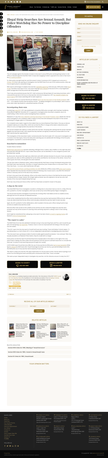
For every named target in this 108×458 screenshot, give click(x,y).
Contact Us (80, 138)
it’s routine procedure (15, 77)
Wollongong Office (79, 426)
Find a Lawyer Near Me (83, 140)
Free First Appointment (83, 132)
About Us (79, 122)
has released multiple (59, 95)
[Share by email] (1, 31)
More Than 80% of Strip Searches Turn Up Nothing (63, 325)
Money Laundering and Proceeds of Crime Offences (87, 83)
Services (79, 69)
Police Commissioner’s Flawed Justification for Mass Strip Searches (43, 335)
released (13, 247)
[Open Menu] (102, 7)
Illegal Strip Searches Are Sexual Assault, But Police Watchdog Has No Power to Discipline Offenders (39, 23)
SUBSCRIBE (39, 311)
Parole (79, 86)
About (31, 7)
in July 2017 (17, 110)
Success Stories (62, 7)
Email (10, 288)
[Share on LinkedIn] (1, 20)
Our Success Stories (83, 127)
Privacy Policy (7, 453)
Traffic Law (53, 7)
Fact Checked (39, 32)
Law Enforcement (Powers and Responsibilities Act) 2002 (24, 169)
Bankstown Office (96, 426)
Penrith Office (60, 426)
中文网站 (79, 148)
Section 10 (80, 145)
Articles (69, 7)
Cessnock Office (95, 436)
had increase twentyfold (59, 245)
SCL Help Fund (81, 74)
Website (14, 288)
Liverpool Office (78, 415)
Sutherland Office (44, 436)
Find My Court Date (82, 143)
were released (44, 88)
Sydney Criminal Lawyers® (98, 453)
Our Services (37, 7)
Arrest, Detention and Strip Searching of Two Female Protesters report (39, 117)
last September (23, 224)
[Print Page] (1, 34)
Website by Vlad (100, 455)
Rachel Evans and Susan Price (15, 149)
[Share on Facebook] (1, 13)
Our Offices (80, 135)
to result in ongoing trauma (57, 214)
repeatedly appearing (42, 87)
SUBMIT (88, 50)
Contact (75, 7)
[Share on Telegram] (1, 27)
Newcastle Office (43, 426)
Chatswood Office (96, 415)
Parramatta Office (61, 415)
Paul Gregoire (14, 32)
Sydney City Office (43, 415)
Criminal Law (45, 7)
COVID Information (82, 80)
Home (8, 14)
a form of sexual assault (19, 216)
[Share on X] (1, 17)
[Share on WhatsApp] (1, 24)
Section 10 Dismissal (83, 72)
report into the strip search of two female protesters (52, 99)
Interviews (80, 77)
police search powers (65, 169)
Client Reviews (81, 130)
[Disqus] (39, 385)
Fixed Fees (79, 124)
